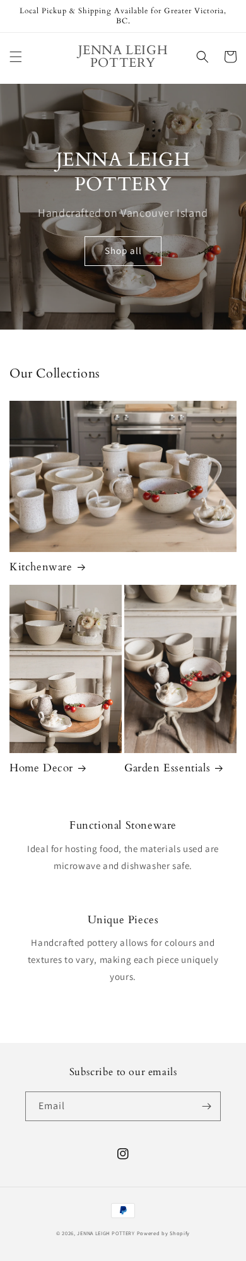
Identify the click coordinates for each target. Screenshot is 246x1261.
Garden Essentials (167, 768)
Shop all (123, 250)
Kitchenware (41, 567)
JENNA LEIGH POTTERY (105, 1232)
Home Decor (41, 768)
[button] (16, 57)
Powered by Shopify (163, 1232)
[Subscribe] (206, 1106)
